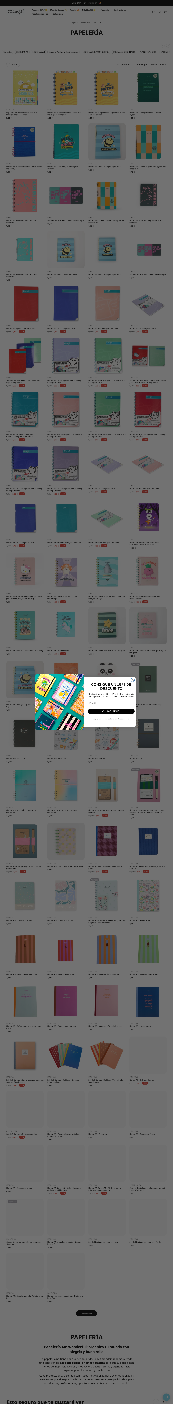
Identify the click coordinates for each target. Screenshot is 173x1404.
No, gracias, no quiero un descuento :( (111, 719)
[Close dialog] (133, 680)
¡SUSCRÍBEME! (111, 711)
